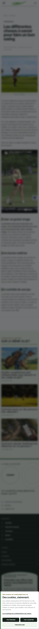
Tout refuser (10, 619)
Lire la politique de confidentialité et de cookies (16, 613)
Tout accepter (29, 619)
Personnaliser (20, 625)
